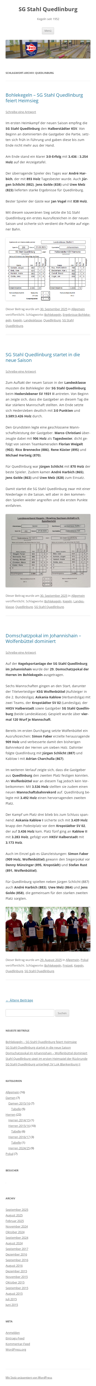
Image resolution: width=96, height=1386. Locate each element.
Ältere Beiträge (19, 1000)
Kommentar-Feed (18, 1344)
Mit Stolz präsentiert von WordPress (29, 1377)
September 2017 (17, 1249)
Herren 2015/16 (19, 1126)
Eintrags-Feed (15, 1338)
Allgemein (78, 309)
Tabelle (16, 1109)
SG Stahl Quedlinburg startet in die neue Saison (43, 357)
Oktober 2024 (15, 1232)
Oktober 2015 (15, 1282)
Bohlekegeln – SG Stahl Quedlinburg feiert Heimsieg (44, 98)
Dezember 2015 (16, 1271)
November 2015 (17, 1277)
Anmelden (13, 1333)
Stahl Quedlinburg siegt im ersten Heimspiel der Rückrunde (46, 1059)
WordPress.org (16, 1349)
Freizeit (68, 965)
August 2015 (14, 1293)
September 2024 (17, 1237)
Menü (48, 30)
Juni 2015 (12, 1305)
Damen (11, 1098)
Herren (10, 1114)
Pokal (84, 960)
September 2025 (17, 1210)
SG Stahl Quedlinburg (48, 9)
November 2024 (17, 1226)
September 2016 (17, 1260)
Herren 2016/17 (19, 1137)
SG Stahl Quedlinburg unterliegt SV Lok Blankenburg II (43, 1064)
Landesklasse (33, 320)
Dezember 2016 (16, 1254)
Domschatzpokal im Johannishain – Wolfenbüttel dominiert (43, 638)
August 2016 (14, 1265)
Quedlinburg (52, 320)
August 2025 (14, 1215)
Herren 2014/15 (19, 1120)
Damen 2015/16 (19, 1103)
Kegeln (17, 320)
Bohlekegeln (52, 314)
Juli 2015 (11, 1299)
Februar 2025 (15, 1221)
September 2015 (17, 1288)
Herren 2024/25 (19, 1148)
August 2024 (14, 1243)
